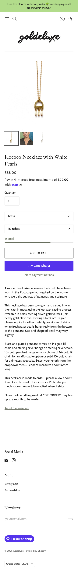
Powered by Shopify (35, 550)
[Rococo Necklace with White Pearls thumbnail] (11, 138)
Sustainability (12, 490)
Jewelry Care (11, 484)
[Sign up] (70, 518)
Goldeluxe (18, 550)
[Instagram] (14, 461)
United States (17, 563)
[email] (6, 461)
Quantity (10, 192)
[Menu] (7, 19)
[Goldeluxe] (39, 37)
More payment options (39, 275)
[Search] (14, 18)
